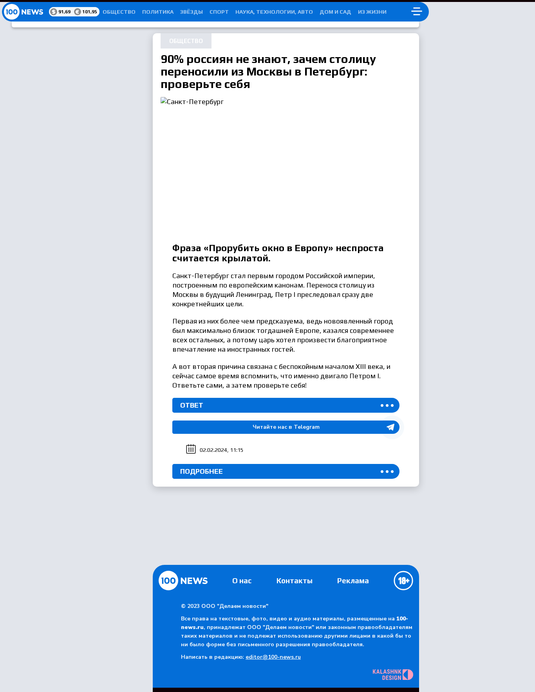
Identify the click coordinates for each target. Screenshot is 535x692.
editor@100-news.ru (273, 657)
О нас (241, 580)
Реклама (353, 580)
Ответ (191, 405)
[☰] (417, 12)
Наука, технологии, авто (274, 11)
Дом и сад (335, 11)
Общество (119, 11)
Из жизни (372, 11)
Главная (183, 580)
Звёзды (191, 11)
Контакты (295, 580)
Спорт (219, 11)
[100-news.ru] (25, 12)
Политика (158, 11)
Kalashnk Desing (393, 674)
